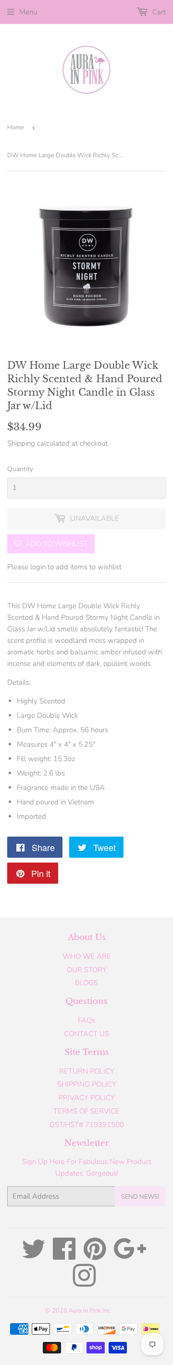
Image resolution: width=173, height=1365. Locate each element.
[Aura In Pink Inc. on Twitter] (34, 1256)
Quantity (20, 469)
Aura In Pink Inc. (90, 1310)
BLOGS (86, 983)
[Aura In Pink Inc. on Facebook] (64, 1256)
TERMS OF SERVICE (86, 1111)
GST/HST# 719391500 (86, 1124)
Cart (158, 12)
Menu (28, 12)
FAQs (86, 1020)
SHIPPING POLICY (86, 1084)
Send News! (140, 1196)
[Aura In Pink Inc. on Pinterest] (95, 1256)
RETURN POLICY (86, 1071)
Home (15, 127)
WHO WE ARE (86, 956)
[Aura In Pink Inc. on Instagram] (84, 1283)
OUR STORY (87, 970)
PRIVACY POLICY (87, 1097)
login (38, 567)
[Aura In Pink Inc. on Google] (130, 1256)
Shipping (21, 443)
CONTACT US (86, 1034)
